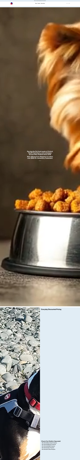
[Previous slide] (10, 0)
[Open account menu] (68, 3)
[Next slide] (69, 0)
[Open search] (66, 3)
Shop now (40, 160)
